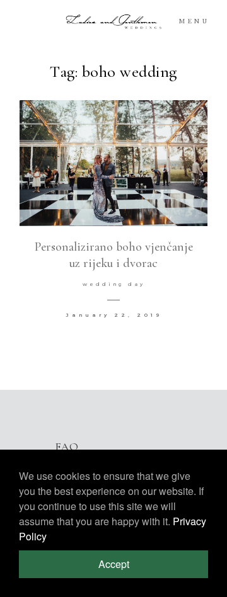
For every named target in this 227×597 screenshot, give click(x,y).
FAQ (66, 446)
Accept (113, 564)
